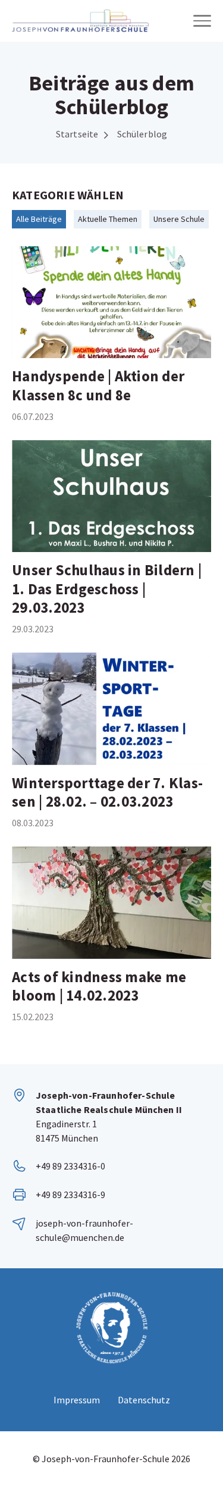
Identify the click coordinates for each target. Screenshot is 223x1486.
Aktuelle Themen (107, 219)
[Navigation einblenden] (202, 21)
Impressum (77, 1400)
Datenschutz (144, 1400)
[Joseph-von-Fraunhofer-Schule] (80, 21)
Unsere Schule (179, 219)
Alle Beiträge (39, 219)
